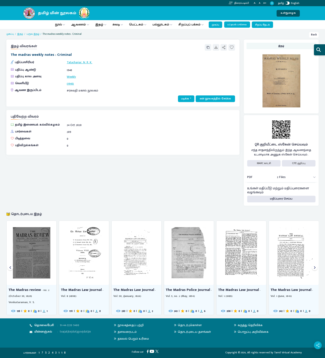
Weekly (71, 76)
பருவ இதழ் (33, 34)
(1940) (70, 83)
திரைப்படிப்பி (241, 3)
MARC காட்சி (264, 163)
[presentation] (10, 268)
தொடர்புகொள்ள (190, 325)
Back (314, 34)
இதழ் (99, 24)
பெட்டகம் (136, 24)
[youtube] (152, 351)
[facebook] (148, 351)
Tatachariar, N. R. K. (79, 62)
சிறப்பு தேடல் (262, 25)
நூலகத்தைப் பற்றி (131, 325)
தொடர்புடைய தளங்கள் (194, 331)
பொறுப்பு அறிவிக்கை (253, 331)
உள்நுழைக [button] (288, 13)
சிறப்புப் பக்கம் (189, 24)
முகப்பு (215, 25)
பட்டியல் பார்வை (237, 25)
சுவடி (116, 24)
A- (255, 3)
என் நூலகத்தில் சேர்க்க (215, 98)
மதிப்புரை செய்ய (281, 198)
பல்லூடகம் (161, 24)
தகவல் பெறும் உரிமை (133, 338)
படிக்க (185, 98)
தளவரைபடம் (127, 331)
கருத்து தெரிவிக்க (250, 325)
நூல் (58, 24)
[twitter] (157, 351)
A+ (264, 3)
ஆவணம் (79, 24)
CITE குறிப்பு (299, 163)
